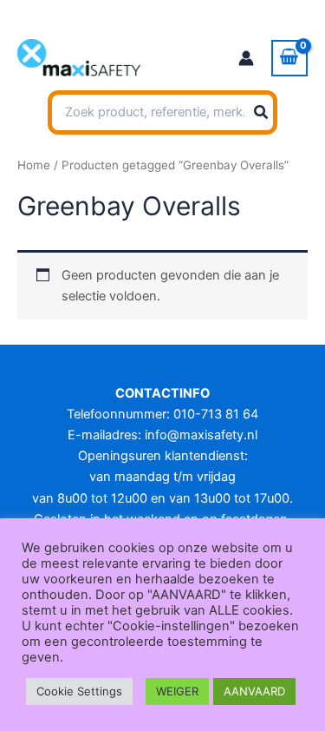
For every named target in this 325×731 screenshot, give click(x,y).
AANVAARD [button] (254, 691)
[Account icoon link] (246, 58)
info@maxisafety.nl (201, 435)
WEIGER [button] (177, 691)
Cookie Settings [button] (79, 691)
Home (33, 165)
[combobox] (162, 113)
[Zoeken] (261, 113)
